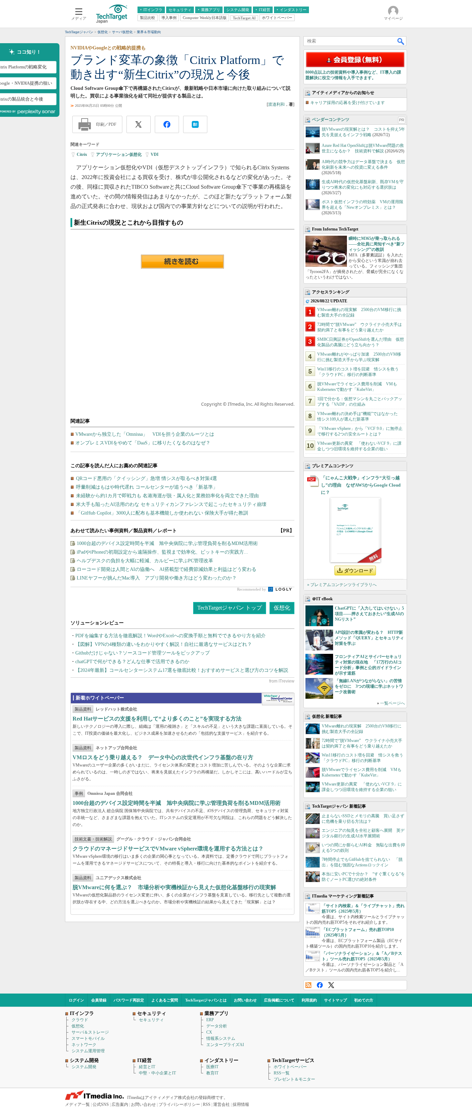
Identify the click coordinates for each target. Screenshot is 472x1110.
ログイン (76, 1000)
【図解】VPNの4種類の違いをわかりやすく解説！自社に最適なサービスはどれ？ (163, 644)
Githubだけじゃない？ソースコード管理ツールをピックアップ (142, 653)
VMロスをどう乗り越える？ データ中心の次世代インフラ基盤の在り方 (163, 757)
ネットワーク (84, 1044)
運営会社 (221, 1104)
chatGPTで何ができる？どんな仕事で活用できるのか (132, 661)
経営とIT (147, 1066)
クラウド (80, 1019)
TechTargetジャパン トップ (229, 608)
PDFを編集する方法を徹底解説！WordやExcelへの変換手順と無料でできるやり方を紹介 (170, 635)
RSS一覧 (282, 1073)
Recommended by (252, 589)
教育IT (212, 1073)
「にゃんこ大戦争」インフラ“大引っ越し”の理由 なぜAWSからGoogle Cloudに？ (360, 485)
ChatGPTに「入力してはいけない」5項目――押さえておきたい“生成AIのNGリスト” (369, 614)
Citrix (82, 154)
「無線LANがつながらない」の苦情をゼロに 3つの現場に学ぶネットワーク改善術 (369, 686)
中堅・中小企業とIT (157, 1073)
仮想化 (282, 608)
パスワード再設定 (129, 1000)
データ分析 (216, 1026)
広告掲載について (279, 1000)
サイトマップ (335, 1000)
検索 (401, 41)
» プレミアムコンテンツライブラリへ (342, 584)
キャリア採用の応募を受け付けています (347, 102)
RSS (308, 985)
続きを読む (182, 262)
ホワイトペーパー (290, 1066)
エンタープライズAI (225, 1044)
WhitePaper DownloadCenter (278, 699)
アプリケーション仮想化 (119, 154)
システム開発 (84, 1066)
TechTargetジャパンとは (206, 1000)
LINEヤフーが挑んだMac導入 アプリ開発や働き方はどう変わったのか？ (157, 578)
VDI (155, 154)
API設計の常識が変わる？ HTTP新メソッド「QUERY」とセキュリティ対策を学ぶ (369, 638)
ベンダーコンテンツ (330, 119)
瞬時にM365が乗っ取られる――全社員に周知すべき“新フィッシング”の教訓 (377, 244)
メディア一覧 (77, 1104)
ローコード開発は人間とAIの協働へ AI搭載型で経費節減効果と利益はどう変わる (166, 569)
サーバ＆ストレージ (90, 1032)
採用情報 (241, 1104)
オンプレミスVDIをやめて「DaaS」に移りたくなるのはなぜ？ (142, 442)
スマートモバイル (88, 1038)
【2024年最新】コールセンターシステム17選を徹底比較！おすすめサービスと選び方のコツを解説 (181, 670)
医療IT (212, 1066)
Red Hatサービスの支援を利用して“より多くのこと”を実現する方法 (157, 719)
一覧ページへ (392, 703)
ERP (210, 1019)
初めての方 (363, 1000)
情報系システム (220, 1038)
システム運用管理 (88, 1050)
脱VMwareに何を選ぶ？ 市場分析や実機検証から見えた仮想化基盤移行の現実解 (174, 887)
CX (209, 1032)
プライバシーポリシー (179, 1104)
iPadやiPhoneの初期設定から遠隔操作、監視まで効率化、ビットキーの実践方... (162, 552)
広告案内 (120, 1104)
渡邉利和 (276, 104)
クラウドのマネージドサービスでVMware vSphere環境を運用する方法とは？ (168, 849)
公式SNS (101, 1104)
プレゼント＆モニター (294, 1079)
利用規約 (309, 1000)
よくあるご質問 (164, 1000)
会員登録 (98, 1000)
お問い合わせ (245, 1000)
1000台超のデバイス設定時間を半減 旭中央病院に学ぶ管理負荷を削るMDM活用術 (167, 543)
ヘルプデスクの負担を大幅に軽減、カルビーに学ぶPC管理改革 (145, 560)
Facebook (320, 985)
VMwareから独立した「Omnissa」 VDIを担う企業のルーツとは (144, 434)
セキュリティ (151, 1019)
